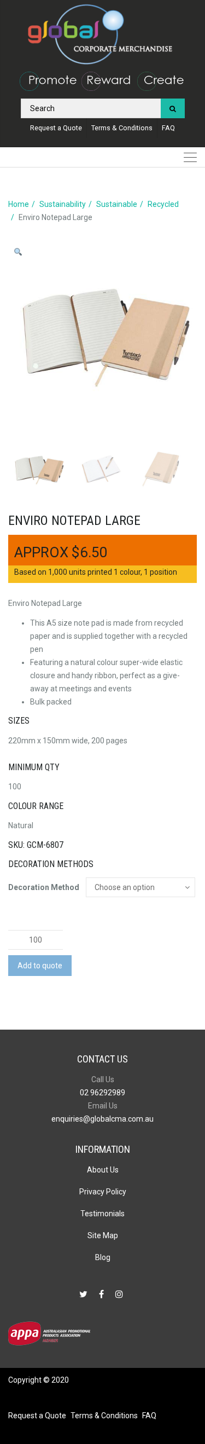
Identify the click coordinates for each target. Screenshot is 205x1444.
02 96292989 (102, 1092)
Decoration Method (43, 887)
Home (18, 204)
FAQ (168, 128)
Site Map (102, 1235)
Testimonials (102, 1213)
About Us (103, 1169)
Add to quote (39, 965)
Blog (102, 1257)
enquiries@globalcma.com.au (102, 1118)
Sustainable (116, 204)
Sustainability (62, 204)
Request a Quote (56, 128)
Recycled (163, 204)
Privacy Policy (102, 1191)
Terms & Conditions (122, 128)
